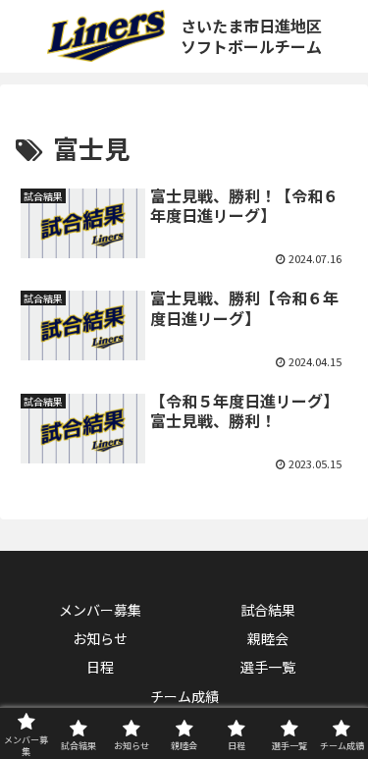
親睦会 (268, 638)
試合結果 (267, 610)
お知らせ (100, 638)
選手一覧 (267, 667)
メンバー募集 (100, 610)
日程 (100, 667)
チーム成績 (184, 696)
